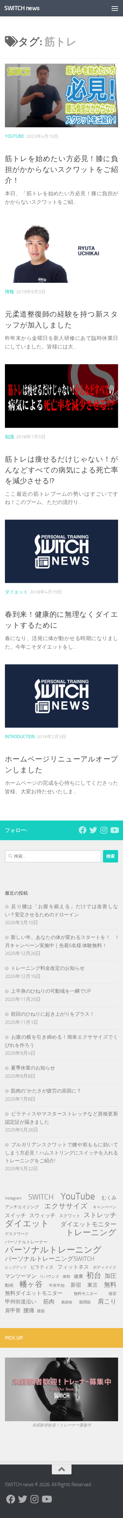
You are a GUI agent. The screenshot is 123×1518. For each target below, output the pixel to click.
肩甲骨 (13, 1310)
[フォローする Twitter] (93, 830)
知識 (9, 437)
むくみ (109, 1198)
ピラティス (42, 1267)
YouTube (14, 136)
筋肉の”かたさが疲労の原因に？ (46, 1091)
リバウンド (49, 1276)
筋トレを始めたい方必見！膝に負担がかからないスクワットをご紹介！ (61, 170)
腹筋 (41, 1310)
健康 (78, 1276)
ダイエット (16, 592)
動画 (9, 1285)
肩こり (107, 1301)
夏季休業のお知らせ (33, 1068)
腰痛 (28, 1310)
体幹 (67, 1276)
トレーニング (91, 1233)
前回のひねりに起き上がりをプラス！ (52, 1014)
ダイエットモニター (88, 1224)
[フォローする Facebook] (83, 830)
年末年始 (57, 1285)
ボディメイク (104, 1267)
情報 (9, 292)
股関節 (85, 1302)
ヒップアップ (16, 1267)
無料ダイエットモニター (34, 1293)
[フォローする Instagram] (104, 830)
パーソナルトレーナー (26, 1241)
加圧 (110, 1275)
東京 (92, 1285)
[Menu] (115, 8)
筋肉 (48, 1301)
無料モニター (85, 1293)
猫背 (112, 1293)
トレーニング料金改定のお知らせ (48, 968)
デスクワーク (17, 1233)
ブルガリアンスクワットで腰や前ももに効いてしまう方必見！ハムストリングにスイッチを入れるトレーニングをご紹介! (61, 1153)
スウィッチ (42, 1215)
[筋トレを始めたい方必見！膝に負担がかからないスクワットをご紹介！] (61, 95)
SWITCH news (22, 8)
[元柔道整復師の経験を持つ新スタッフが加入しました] (61, 251)
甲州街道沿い (20, 1302)
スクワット (69, 1215)
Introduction (20, 736)
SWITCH (41, 1197)
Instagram (13, 1198)
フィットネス (73, 1267)
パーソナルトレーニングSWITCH (49, 1258)
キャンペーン (104, 1206)
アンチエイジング (22, 1206)
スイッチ (15, 1215)
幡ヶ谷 (31, 1284)
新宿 (76, 1285)
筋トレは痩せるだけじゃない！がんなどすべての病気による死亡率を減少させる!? (61, 470)
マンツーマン (20, 1276)
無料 (110, 1284)
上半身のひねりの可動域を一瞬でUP (51, 991)
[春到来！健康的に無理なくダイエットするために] (61, 551)
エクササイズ (66, 1206)
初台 (93, 1275)
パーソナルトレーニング (53, 1250)
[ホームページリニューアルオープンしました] (61, 696)
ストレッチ (100, 1215)
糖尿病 (66, 1302)
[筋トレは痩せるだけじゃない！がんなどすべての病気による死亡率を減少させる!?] (61, 396)
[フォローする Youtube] (114, 830)
